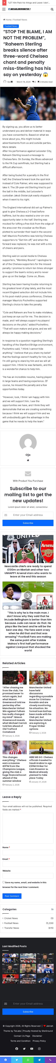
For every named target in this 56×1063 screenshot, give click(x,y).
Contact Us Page (22, 1036)
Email (6, 859)
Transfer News (11, 928)
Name (6, 847)
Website (6, 870)
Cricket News (11, 918)
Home (8, 19)
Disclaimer (37, 1036)
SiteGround (47, 1031)
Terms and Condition (20, 1041)
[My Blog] (20, 9)
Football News (20, 19)
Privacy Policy (39, 1041)
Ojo (8, 82)
